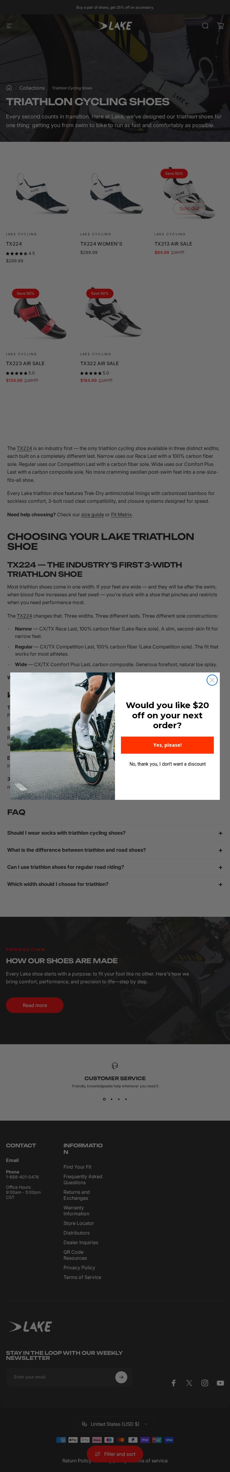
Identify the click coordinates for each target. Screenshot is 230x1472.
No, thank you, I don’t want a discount (167, 764)
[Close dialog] (212, 680)
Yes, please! (167, 745)
